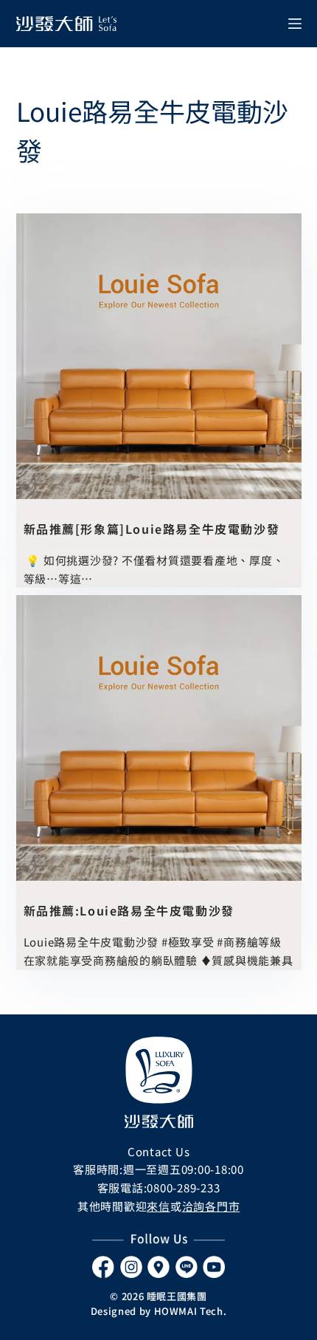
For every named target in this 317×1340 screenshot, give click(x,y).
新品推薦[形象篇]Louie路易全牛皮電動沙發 (152, 528)
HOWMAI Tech (188, 1311)
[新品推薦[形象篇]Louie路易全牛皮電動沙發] (159, 356)
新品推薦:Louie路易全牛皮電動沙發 (129, 910)
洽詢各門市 (211, 1206)
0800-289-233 (183, 1187)
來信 (158, 1206)
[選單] (295, 23)
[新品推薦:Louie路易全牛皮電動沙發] (159, 738)
